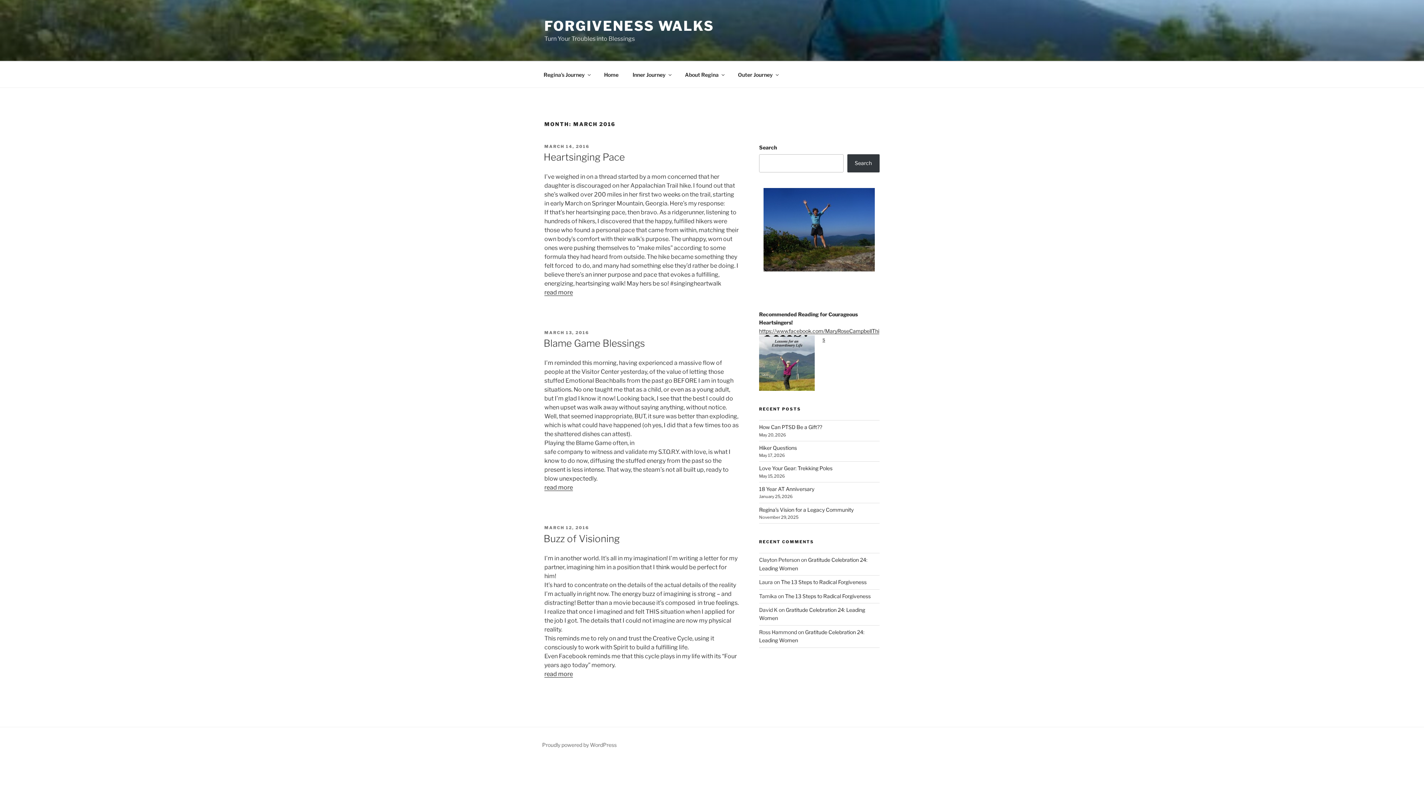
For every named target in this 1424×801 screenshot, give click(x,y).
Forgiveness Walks (629, 26)
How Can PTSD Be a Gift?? (790, 427)
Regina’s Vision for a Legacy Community (806, 510)
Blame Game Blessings (594, 343)
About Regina (702, 75)
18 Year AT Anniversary (786, 489)
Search (768, 147)
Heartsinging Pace (584, 157)
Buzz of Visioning (582, 538)
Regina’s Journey (564, 75)
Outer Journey (755, 75)
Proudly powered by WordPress (579, 745)
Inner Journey (649, 75)
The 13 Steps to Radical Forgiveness (824, 582)
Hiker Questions (778, 448)
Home (611, 75)
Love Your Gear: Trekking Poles (796, 468)
